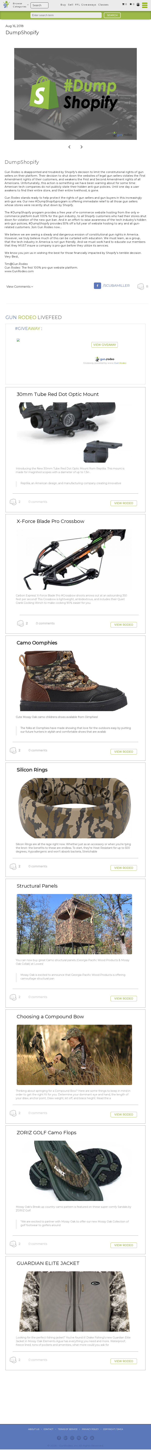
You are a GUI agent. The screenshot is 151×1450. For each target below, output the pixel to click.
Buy (63, 4)
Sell (70, 4)
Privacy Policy (90, 1429)
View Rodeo (123, 503)
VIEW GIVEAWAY (104, 344)
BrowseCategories (19, 5)
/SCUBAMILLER (116, 285)
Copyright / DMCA (113, 1429)
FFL (77, 4)
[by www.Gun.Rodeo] (18, 340)
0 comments (38, 502)
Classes (103, 4)
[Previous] (69, 146)
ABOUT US (33, 1429)
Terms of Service (68, 1429)
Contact (48, 1429)
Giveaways (88, 4)
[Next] (81, 146)
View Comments (18, 286)
